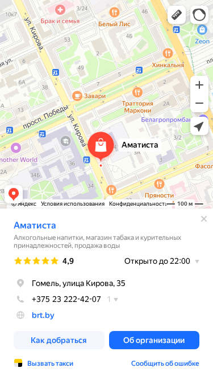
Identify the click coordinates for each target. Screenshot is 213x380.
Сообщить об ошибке (165, 363)
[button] (177, 15)
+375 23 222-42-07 (66, 299)
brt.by (43, 315)
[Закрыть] (203, 218)
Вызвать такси (50, 363)
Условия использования (73, 204)
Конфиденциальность (138, 204)
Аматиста (35, 225)
